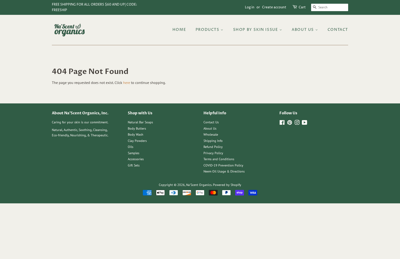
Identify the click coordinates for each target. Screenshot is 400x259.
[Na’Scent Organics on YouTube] (304, 123)
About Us (209, 128)
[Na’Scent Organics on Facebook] (282, 123)
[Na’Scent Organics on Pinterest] (289, 123)
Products (208, 29)
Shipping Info (213, 141)
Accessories (136, 159)
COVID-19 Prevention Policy (223, 165)
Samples (133, 153)
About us (303, 29)
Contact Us (211, 122)
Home (179, 29)
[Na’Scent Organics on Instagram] (297, 123)
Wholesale (210, 134)
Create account (274, 7)
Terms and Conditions (218, 159)
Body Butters (137, 128)
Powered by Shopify (227, 185)
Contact (338, 29)
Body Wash (135, 134)
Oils (130, 147)
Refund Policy (213, 147)
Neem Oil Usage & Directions (224, 171)
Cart (302, 7)
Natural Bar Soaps (140, 122)
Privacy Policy (213, 153)
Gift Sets (134, 165)
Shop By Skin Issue (256, 29)
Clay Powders (137, 141)
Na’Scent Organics (199, 185)
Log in (249, 7)
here (126, 82)
